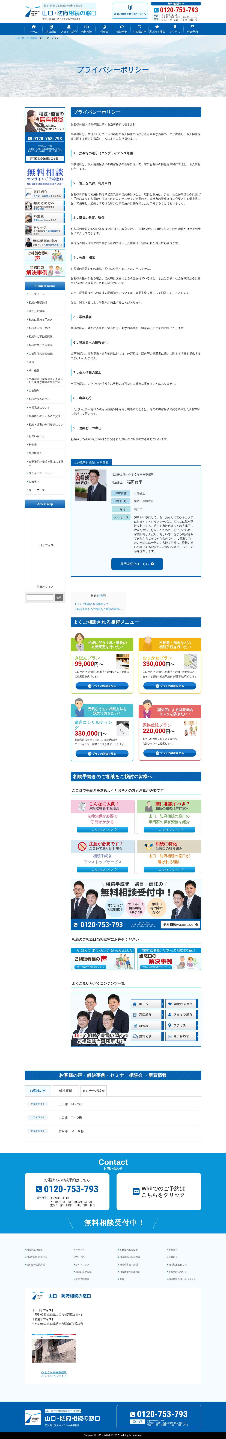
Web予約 (80, 1257)
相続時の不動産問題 (41, 336)
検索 (58, 597)
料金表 (33, 444)
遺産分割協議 (37, 311)
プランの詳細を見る (104, 685)
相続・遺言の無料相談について (46, 426)
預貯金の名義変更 (35, 1264)
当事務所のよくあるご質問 (45, 416)
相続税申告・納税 (39, 328)
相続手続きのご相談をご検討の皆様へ (98, 609)
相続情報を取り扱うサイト (182, 1279)
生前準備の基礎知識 (41, 353)
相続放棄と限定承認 (41, 345)
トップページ (37, 294)
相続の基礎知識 (38, 302)
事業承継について (39, 407)
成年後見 (34, 370)
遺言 (31, 361)
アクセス (80, 1250)
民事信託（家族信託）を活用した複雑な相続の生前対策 (46, 381)
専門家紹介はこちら (134, 564)
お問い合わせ (37, 436)
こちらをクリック (102, 829)
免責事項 (34, 481)
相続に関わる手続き (41, 319)
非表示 (101, 595)
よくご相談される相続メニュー (94, 603)
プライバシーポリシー (42, 473)
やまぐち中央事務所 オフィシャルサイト (54, 1374)
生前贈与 (34, 390)
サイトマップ (37, 490)
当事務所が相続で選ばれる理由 (46, 463)
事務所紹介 (35, 453)
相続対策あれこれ (39, 398)
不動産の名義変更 (129, 1250)
